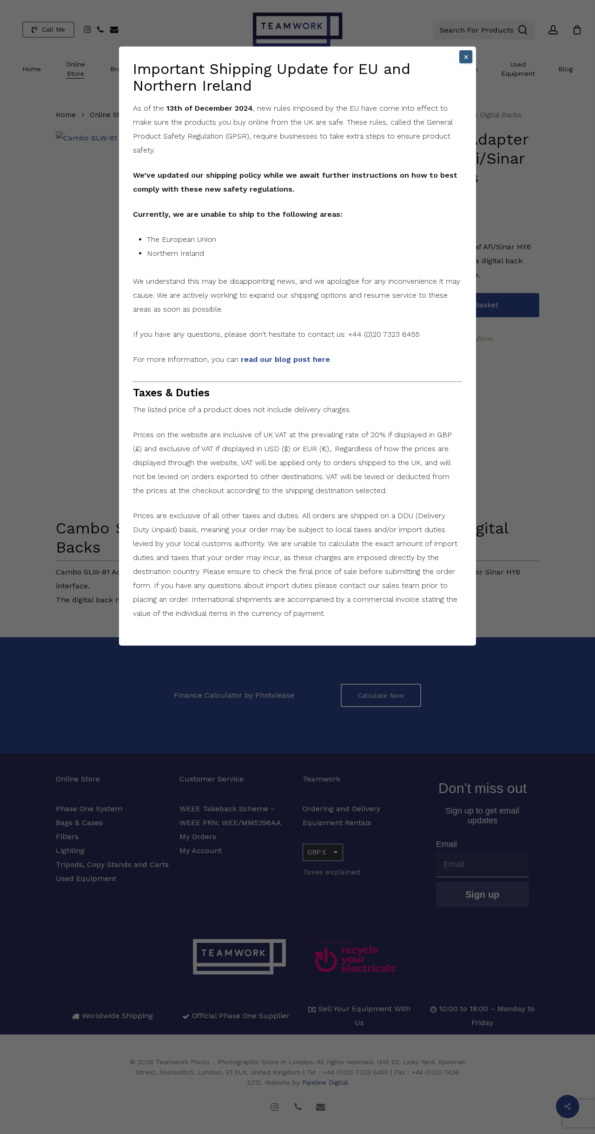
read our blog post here (285, 359)
